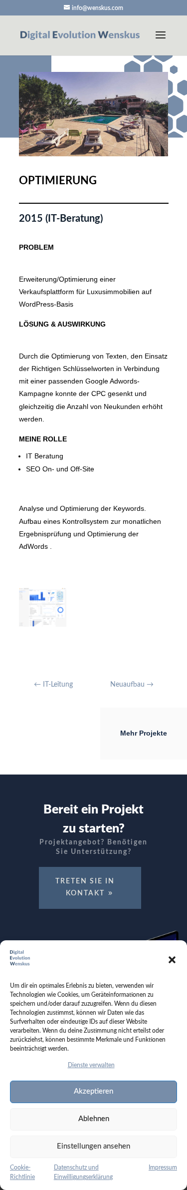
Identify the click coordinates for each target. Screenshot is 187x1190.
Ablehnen (93, 1119)
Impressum (163, 1168)
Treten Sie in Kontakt (85, 887)
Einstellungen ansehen (93, 1146)
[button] (172, 960)
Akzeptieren (93, 1091)
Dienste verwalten (91, 1065)
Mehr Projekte (143, 733)
